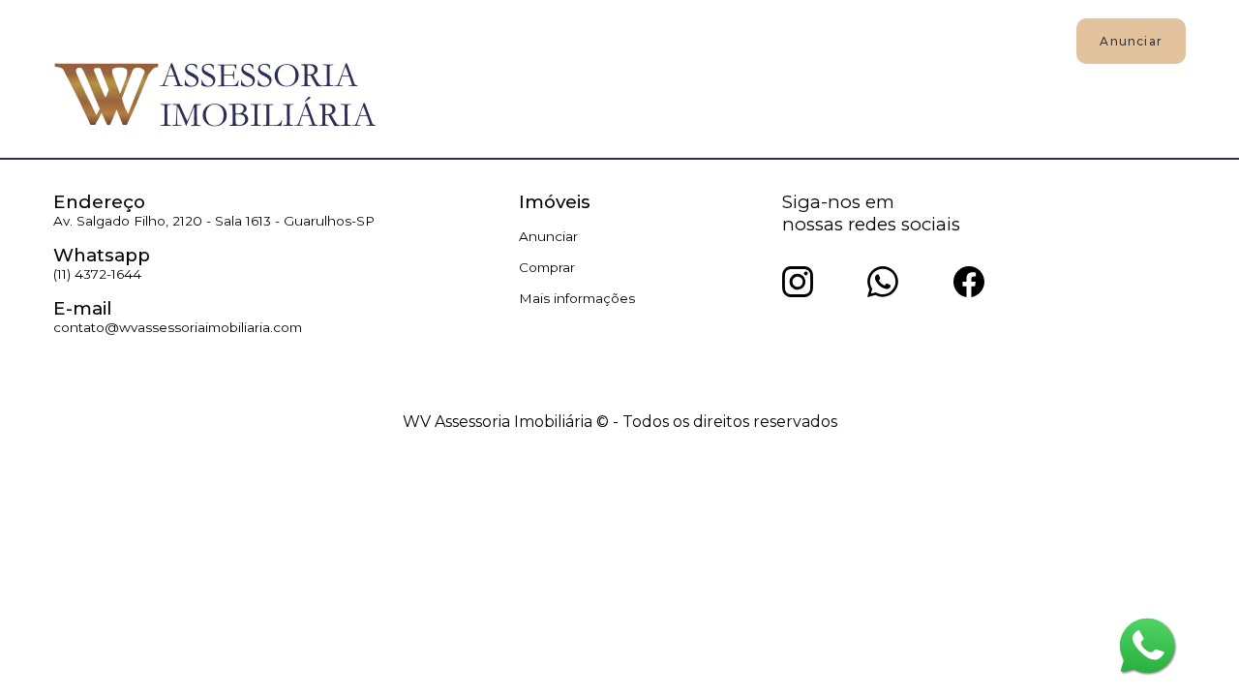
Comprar (547, 267)
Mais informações (577, 298)
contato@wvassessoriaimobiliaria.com (177, 327)
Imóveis (437, 40)
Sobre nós (637, 40)
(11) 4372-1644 (97, 274)
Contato (738, 40)
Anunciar (532, 40)
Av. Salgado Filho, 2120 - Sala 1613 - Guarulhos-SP (214, 220)
